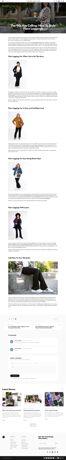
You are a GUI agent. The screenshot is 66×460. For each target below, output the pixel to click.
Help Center (24, 442)
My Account (24, 439)
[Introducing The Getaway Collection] (33, 399)
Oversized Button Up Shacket (26, 244)
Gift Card (11, 440)
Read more (3, 420)
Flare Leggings (36, 42)
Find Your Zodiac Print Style (51, 410)
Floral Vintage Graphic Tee (27, 195)
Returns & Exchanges (25, 443)
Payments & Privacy (25, 446)
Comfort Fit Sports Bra (47, 93)
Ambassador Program (13, 445)
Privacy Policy (27, 378)
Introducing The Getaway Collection (32, 410)
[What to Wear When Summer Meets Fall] (11, 399)
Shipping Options (24, 445)
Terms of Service (32, 378)
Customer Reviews (13, 442)
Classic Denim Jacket (39, 195)
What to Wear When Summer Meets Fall (11, 410)
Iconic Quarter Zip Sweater (38, 145)
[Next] (62, 389)
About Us (11, 439)
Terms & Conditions (25, 448)
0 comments (11, 408)
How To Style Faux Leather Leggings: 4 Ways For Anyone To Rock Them (18, 327)
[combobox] (6, 1)
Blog (11, 448)
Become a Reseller (13, 446)
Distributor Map (12, 443)
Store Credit (24, 440)
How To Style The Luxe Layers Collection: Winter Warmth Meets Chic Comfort (44, 327)
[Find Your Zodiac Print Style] (54, 399)
